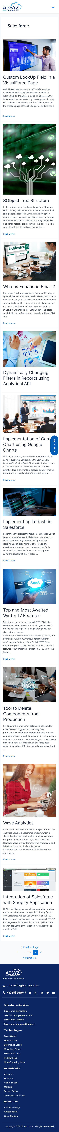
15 (41, 952)
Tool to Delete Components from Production (21, 714)
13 (29, 952)
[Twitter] (47, 992)
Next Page (29, 957)
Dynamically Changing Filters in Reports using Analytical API (26, 378)
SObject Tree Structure (26, 200)
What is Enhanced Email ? (29, 286)
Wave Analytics (18, 822)
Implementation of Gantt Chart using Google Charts (27, 444)
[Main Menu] (53, 7)
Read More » (9, 116)
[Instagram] (36, 992)
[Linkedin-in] (41, 992)
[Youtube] (53, 992)
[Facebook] (30, 992)
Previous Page (29, 947)
